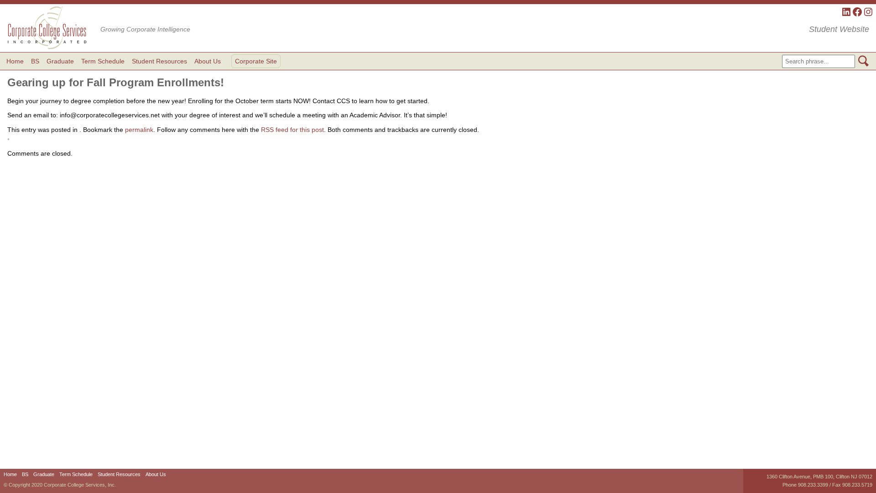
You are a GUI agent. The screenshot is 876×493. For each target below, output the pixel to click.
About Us (207, 61)
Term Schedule (103, 61)
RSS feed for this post (292, 129)
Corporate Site (256, 61)
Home (15, 61)
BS (35, 61)
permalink (139, 129)
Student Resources (159, 61)
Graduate (60, 61)
